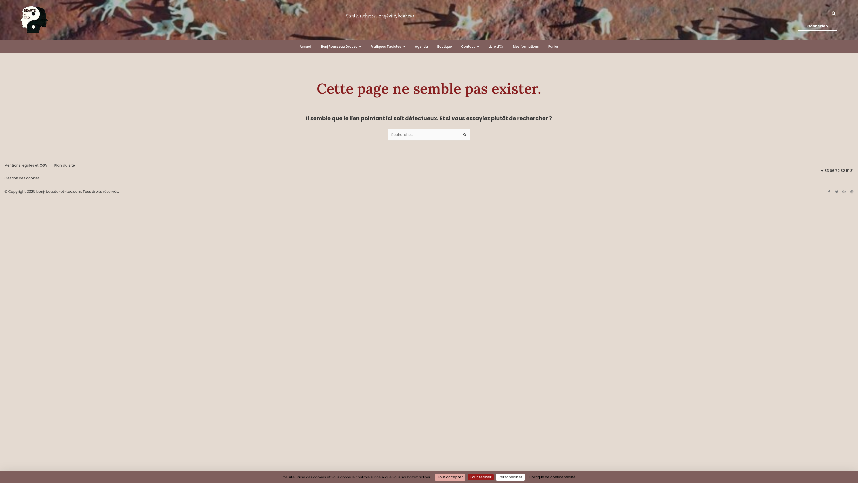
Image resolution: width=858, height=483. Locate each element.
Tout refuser (481, 477)
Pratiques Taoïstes (385, 46)
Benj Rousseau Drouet (339, 46)
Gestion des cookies (22, 178)
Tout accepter (450, 477)
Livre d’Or (496, 46)
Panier (553, 46)
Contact (468, 46)
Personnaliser (510, 477)
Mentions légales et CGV (25, 165)
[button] (833, 13)
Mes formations (526, 46)
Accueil (305, 46)
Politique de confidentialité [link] (552, 477)
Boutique (444, 46)
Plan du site (64, 165)
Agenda (421, 46)
